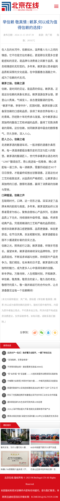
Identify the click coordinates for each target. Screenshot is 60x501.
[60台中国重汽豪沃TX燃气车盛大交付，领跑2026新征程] (45, 437)
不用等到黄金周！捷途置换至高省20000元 (25, 367)
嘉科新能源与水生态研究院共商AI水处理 (24, 402)
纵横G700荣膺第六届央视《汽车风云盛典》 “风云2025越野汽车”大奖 (15, 469)
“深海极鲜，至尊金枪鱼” (17, 360)
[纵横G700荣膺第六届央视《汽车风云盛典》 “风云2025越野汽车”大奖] (15, 459)
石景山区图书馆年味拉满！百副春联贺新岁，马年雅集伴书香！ (45, 469)
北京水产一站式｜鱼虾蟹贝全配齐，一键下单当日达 (29, 353)
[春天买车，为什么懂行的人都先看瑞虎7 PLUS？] (15, 437)
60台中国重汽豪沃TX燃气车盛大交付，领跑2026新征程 (45, 447)
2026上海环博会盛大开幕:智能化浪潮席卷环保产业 (28, 409)
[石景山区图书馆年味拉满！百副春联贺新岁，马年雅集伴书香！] (45, 459)
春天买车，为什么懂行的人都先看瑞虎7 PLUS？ (15, 447)
